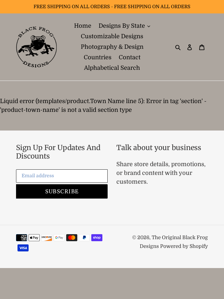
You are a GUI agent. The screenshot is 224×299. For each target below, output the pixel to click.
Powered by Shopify (184, 246)
